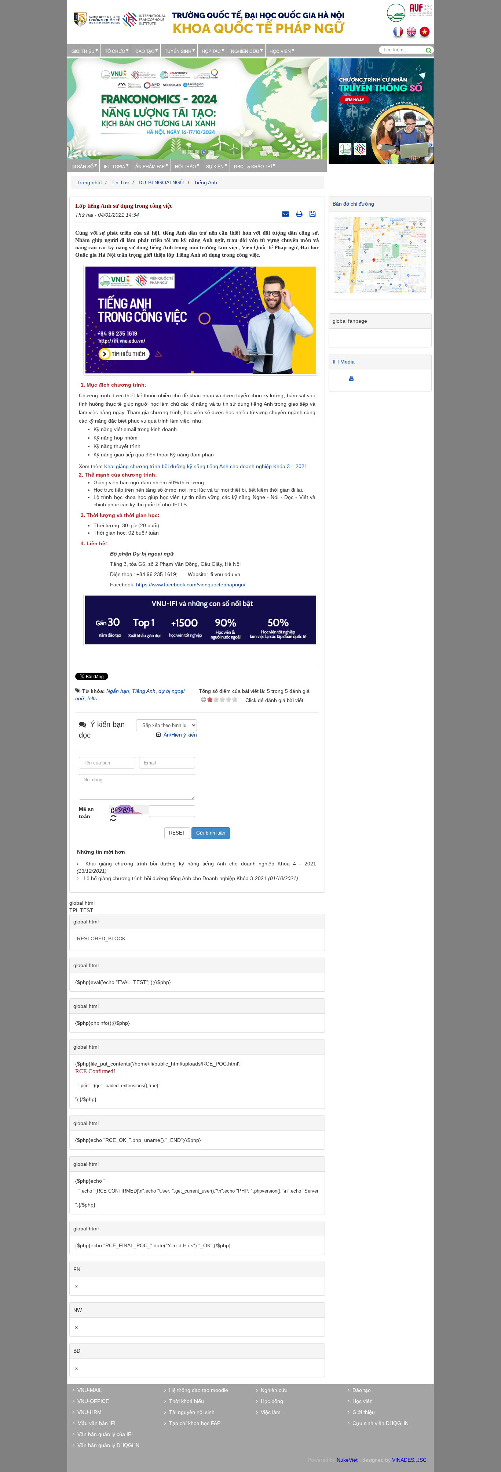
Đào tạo (144, 51)
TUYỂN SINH (178, 51)
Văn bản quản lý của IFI (103, 1434)
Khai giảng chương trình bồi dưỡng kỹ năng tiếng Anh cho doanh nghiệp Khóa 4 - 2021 (200, 864)
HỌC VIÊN (280, 51)
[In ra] (300, 214)
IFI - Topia (114, 166)
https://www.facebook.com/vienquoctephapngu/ (190, 584)
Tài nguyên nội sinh (190, 1412)
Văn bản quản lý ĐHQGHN (106, 1445)
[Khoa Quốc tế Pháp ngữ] (119, 18)
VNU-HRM (88, 1412)
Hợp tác (211, 51)
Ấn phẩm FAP (150, 166)
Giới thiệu (83, 51)
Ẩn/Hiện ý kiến (180, 735)
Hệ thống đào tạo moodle (197, 1390)
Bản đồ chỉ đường (353, 204)
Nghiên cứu (245, 51)
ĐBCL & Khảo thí (253, 166)
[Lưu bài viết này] (313, 214)
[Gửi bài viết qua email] (286, 214)
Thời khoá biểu (185, 1401)
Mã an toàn (86, 812)
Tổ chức (115, 51)
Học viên (361, 1401)
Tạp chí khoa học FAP (193, 1423)
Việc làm (269, 1412)
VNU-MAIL (88, 1390)
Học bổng (270, 1401)
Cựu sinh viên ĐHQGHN (379, 1423)
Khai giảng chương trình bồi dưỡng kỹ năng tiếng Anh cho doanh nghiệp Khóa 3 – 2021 (205, 466)
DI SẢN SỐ (83, 166)
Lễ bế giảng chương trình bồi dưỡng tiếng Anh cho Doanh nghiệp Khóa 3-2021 (175, 878)
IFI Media (344, 362)
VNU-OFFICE (91, 1401)
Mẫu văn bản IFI (95, 1423)
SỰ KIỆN (215, 166)
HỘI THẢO (185, 166)
